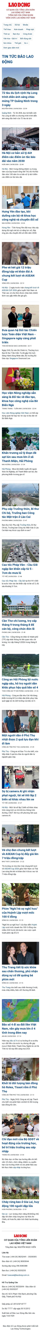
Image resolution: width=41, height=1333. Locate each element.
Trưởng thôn (25, 525)
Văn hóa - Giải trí (10, 38)
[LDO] (20, 79)
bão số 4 (13, 1041)
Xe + (26, 43)
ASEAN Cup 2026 (11, 869)
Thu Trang (6, 987)
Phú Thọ (5, 751)
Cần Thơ (5, 637)
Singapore (14, 358)
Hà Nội (5, 169)
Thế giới (17, 43)
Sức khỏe (7, 43)
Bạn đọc (16, 34)
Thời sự (6, 34)
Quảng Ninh (7, 113)
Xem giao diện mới (11, 48)
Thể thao (7, 29)
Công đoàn (27, 34)
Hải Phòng (6, 469)
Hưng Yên (6, 227)
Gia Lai (4, 1214)
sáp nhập (16, 1167)
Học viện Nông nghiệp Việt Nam (15, 413)
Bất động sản (25, 38)
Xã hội (17, 25)
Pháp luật (30, 29)
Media (25, 25)
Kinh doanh (18, 29)
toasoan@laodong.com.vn (18, 1275)
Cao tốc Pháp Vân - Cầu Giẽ (13, 581)
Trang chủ (7, 25)
